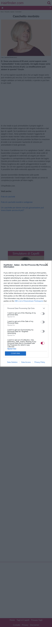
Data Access (26, 362)
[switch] (43, 313)
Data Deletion (12, 362)
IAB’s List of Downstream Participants (29, 301)
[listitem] (26, 308)
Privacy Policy (39, 362)
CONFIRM (15, 353)
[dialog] (26, 313)
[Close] (47, 265)
